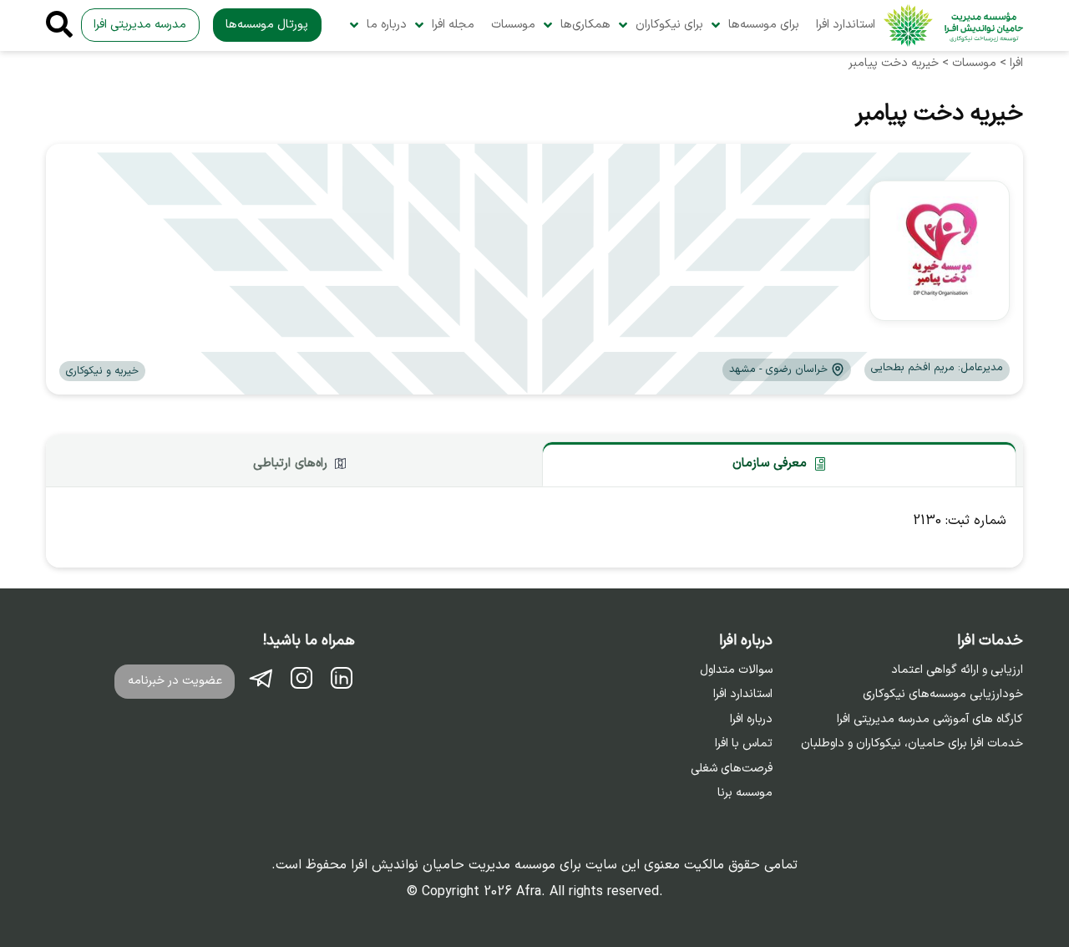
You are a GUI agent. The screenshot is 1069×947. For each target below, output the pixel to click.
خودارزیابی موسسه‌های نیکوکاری (943, 694)
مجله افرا (453, 24)
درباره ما (387, 24)
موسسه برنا (745, 793)
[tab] (779, 463)
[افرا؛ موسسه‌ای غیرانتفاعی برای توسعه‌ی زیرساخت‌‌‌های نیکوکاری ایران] (953, 25)
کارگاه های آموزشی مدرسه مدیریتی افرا (930, 720)
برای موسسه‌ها (763, 24)
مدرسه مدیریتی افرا (140, 24)
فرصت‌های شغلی (732, 769)
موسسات (513, 24)
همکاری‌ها (585, 24)
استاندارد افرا (845, 24)
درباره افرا (751, 720)
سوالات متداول (736, 670)
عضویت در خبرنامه (175, 681)
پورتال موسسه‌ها (266, 24)
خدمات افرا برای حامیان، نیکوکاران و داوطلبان (912, 744)
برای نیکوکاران (669, 24)
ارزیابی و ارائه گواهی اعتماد (957, 670)
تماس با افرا (744, 744)
